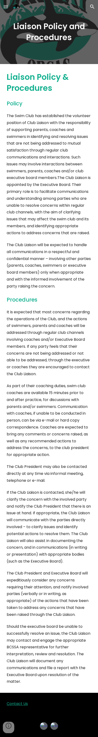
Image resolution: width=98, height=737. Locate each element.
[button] (5, 6)
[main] (49, 32)
